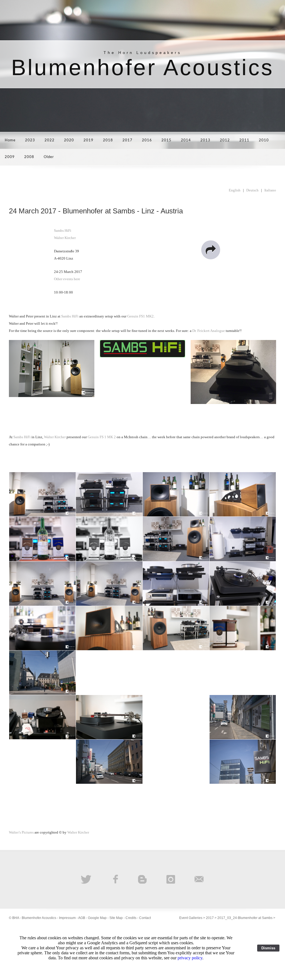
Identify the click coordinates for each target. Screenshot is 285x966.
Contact (145, 918)
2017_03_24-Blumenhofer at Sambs (244, 918)
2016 (147, 140)
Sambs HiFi (62, 230)
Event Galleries (190, 918)
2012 (225, 140)
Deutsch (252, 190)
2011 (244, 140)
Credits (131, 918)
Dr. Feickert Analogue (208, 331)
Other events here (67, 279)
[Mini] (233, 372)
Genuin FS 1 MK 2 (102, 437)
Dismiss (268, 948)
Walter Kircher (65, 238)
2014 (186, 140)
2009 (10, 157)
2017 (127, 140)
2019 (88, 140)
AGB (81, 918)
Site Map (116, 918)
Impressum (67, 918)
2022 (50, 140)
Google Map (97, 918)
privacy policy (190, 957)
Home (10, 140)
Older (49, 157)
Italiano (270, 190)
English (234, 190)
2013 (205, 140)
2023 (30, 140)
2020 (69, 140)
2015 (166, 140)
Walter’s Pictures (21, 832)
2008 (29, 157)
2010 (264, 140)
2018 (108, 140)
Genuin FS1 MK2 (140, 316)
